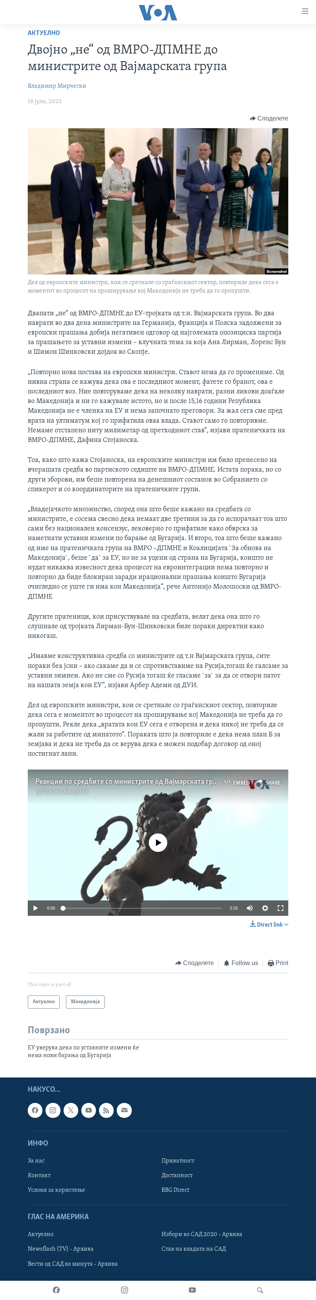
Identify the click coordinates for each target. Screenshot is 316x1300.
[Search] (260, 1290)
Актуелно (44, 33)
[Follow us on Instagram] (52, 1110)
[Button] (269, 119)
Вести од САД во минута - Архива (73, 1264)
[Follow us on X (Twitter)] (71, 1110)
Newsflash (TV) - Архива (61, 1249)
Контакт (39, 1176)
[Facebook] (56, 1290)
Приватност (177, 1161)
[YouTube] (192, 1290)
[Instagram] (124, 1290)
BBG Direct (175, 1190)
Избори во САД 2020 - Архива (201, 1234)
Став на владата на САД (193, 1249)
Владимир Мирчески (57, 86)
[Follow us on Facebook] (35, 1110)
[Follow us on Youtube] (88, 1110)
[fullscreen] (280, 908)
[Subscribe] (124, 1110)
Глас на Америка (65, 792)
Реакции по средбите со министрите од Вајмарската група (129, 782)
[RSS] (106, 1110)
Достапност (177, 1176)
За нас (36, 1161)
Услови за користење (56, 1190)
